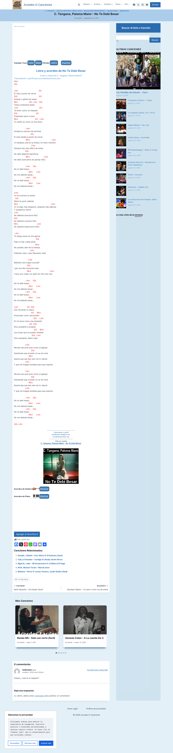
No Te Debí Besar (21, 579)
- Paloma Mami (111, 11)
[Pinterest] (147, 5)
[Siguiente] (103, 628)
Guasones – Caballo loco (138, 187)
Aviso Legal (72, 708)
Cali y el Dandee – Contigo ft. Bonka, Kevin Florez (40, 559)
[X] (138, 5)
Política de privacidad (96, 708)
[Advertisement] (61, 44)
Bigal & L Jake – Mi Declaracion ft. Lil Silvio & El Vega (41, 563)
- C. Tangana (49, 11)
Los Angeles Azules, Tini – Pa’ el (141, 113)
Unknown (27, 670)
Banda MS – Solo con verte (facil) (36, 638)
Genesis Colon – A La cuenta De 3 (84, 638)
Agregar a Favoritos (27, 534)
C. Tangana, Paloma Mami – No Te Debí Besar (61, 443)
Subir (31, 62)
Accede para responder (97, 670)
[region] (30, 729)
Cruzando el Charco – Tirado (140, 100)
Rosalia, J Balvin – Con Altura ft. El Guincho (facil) (40, 555)
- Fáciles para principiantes (94, 11)
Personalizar (15, 743)
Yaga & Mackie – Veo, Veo (138, 125)
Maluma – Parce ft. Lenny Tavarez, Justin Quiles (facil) (42, 571)
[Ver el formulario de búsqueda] (79, 5)
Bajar (38, 62)
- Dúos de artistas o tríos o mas (68, 11)
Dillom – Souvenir (135, 175)
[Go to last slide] (19, 628)
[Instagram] (143, 5)
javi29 (79, 18)
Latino (54, 62)
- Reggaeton (124, 11)
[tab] (56, 652)
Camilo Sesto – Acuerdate (138, 137)
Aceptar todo (46, 743)
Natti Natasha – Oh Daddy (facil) (28, 588)
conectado (39, 696)
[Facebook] (134, 5)
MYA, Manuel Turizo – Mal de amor (34, 567)
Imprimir (66, 62)
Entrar (155, 4)
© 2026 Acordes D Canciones (86, 715)
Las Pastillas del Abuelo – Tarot (132, 92)
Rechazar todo (30, 743)
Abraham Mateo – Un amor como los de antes (87, 588)
